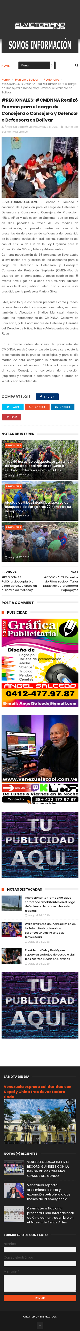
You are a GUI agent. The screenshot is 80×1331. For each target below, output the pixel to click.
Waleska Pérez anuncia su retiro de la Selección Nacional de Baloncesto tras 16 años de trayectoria (50, 930)
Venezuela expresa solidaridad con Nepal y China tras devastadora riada (37, 1091)
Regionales (51, 79)
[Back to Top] (40, 1325)
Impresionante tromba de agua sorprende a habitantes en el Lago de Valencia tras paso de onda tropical (50, 904)
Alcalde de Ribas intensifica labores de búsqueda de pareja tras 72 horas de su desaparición (38, 506)
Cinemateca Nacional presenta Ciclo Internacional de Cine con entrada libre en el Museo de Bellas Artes (50, 1215)
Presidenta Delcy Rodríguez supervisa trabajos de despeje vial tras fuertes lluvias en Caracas (50, 954)
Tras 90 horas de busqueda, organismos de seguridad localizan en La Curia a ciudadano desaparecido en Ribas (38, 465)
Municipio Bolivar (26, 79)
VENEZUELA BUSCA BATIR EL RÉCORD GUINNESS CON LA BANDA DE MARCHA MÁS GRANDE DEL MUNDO (48, 1169)
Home (6, 66)
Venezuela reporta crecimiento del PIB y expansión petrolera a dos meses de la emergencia (48, 1192)
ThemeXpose (48, 1316)
